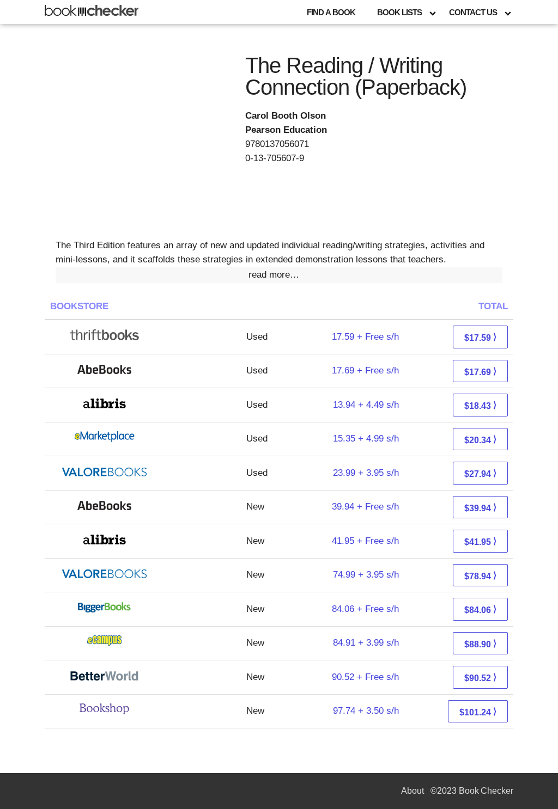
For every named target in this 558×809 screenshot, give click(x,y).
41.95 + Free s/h (365, 541)
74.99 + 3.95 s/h (366, 574)
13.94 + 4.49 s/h (366, 405)
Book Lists (399, 12)
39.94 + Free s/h (365, 506)
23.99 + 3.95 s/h (366, 473)
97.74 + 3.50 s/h (366, 711)
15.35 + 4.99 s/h (366, 438)
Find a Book (331, 12)
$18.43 (480, 405)
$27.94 (480, 473)
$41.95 (480, 541)
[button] (279, 275)
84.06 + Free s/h (365, 609)
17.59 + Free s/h (365, 337)
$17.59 (480, 337)
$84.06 (480, 609)
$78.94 (480, 576)
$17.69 (480, 371)
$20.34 (480, 439)
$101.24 (477, 712)
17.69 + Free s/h (365, 370)
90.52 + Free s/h (365, 677)
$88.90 (480, 644)
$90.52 (480, 677)
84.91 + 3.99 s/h (366, 643)
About (412, 790)
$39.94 (480, 507)
